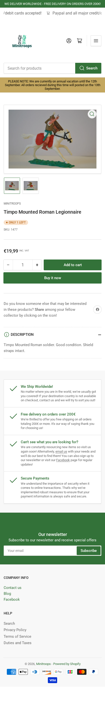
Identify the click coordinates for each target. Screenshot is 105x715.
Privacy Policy (15, 630)
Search (91, 68)
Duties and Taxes (18, 643)
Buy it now (52, 278)
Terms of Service (17, 636)
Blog (7, 593)
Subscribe (89, 550)
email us (61, 451)
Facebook (63, 460)
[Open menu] (96, 40)
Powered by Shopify (67, 664)
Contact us (12, 587)
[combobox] (52, 68)
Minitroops (12, 203)
